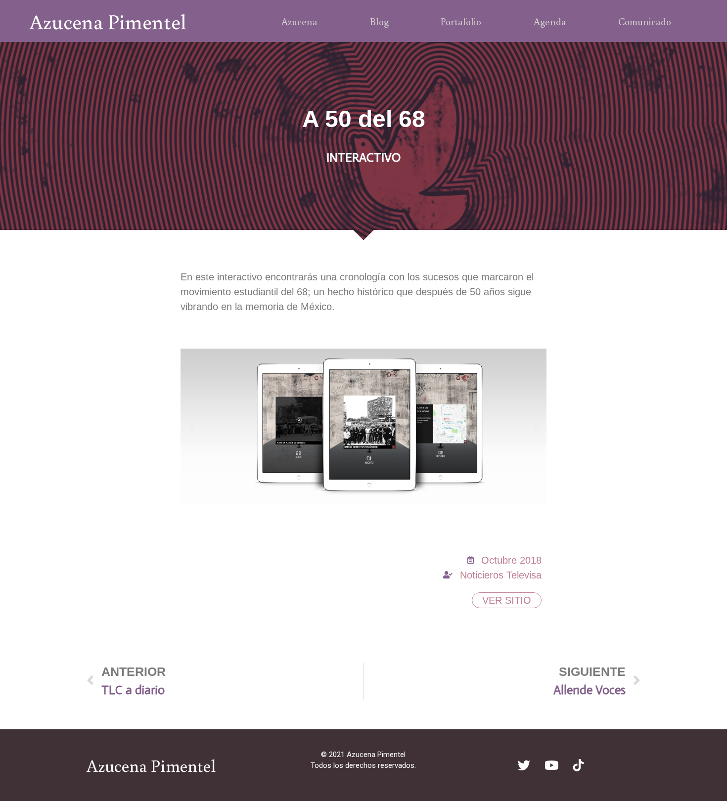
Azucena (299, 21)
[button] (191, 428)
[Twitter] (524, 765)
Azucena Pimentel (108, 21)
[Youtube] (551, 765)
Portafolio (461, 21)
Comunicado (644, 21)
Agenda (550, 21)
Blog (379, 21)
